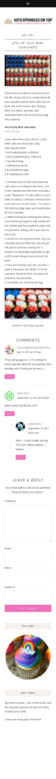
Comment (11, 501)
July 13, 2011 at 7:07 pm (29, 352)
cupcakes (39, 325)
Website (10, 587)
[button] (28, 3)
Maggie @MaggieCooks (30, 348)
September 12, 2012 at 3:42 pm (33, 397)
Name (9, 549)
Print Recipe (12, 131)
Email (9, 568)
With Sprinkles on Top (28, 21)
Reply (10, 376)
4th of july (28, 325)
